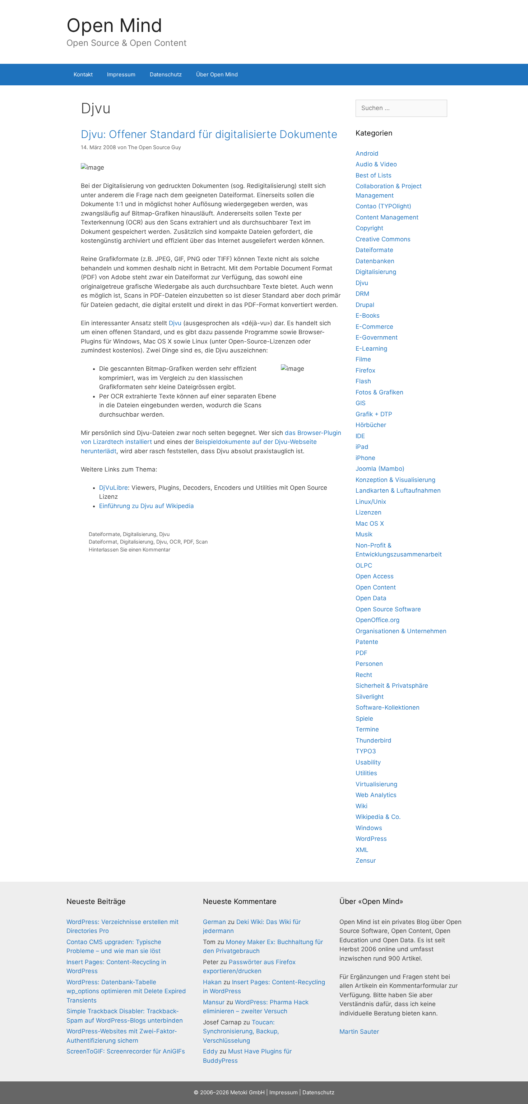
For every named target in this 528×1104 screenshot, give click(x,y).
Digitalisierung (139, 534)
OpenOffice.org (377, 620)
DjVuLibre (113, 487)
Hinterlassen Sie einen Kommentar (129, 549)
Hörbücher (371, 424)
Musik (364, 534)
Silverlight (370, 696)
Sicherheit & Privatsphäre (392, 685)
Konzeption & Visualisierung (395, 479)
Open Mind (114, 25)
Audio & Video (376, 164)
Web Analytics (376, 795)
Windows (369, 827)
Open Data (371, 598)
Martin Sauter (359, 1031)
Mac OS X (370, 523)
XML (362, 849)
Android (367, 153)
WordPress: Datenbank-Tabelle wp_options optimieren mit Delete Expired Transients (126, 991)
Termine (367, 729)
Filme (363, 359)
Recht (364, 674)
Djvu (175, 323)
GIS (361, 403)
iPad (362, 446)
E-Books (368, 315)
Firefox (365, 370)
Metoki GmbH (247, 1092)
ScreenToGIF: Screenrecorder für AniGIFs (125, 1051)
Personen (369, 663)
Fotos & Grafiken (379, 392)
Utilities (366, 773)
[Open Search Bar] (451, 74)
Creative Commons (383, 239)
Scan (202, 542)
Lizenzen (368, 512)
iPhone (365, 457)
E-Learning (371, 348)
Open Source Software (388, 609)
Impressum (121, 74)
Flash (363, 381)
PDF (188, 542)
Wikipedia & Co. (378, 816)
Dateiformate (104, 534)
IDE (360, 436)
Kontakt (83, 74)
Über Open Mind (217, 74)
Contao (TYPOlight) (383, 206)
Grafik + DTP (374, 414)
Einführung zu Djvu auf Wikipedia (146, 506)
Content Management (387, 217)
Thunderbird (374, 740)
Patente (367, 641)
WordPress (371, 838)
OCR (175, 542)
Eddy (210, 1051)
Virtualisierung (376, 784)
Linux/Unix (371, 501)
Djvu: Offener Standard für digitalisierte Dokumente (209, 134)
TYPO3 (366, 751)
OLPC (364, 565)
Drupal (365, 304)
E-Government (377, 337)
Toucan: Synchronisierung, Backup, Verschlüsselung (241, 1031)
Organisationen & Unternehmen (401, 631)
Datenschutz (166, 74)
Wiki (361, 806)
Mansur (213, 1002)
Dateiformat (103, 542)
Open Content (376, 587)
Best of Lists (374, 175)
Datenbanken (375, 261)
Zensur (366, 860)
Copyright (369, 228)
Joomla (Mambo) (380, 468)
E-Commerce (374, 326)
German (214, 921)
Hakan (212, 982)
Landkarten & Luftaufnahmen (398, 490)
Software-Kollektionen (388, 707)
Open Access (375, 576)
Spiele (364, 718)
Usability (368, 762)
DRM (362, 293)
